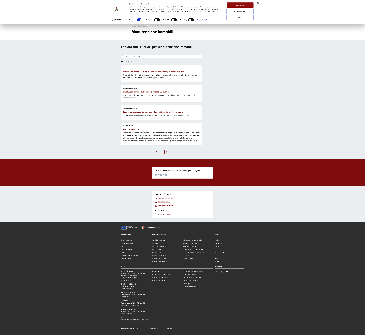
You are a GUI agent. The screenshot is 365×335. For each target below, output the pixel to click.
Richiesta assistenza (158, 280)
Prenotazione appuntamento (161, 274)
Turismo (185, 255)
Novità (139, 26)
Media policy (170, 328)
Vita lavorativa (188, 258)
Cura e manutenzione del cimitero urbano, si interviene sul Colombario (153, 112)
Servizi (145, 26)
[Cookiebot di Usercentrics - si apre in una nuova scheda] (116, 20)
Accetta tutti (240, 5)
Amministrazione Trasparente (193, 271)
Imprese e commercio (190, 243)
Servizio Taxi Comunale (128, 309)
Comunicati (218, 243)
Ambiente (155, 243)
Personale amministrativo (129, 255)
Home (134, 26)
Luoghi (217, 258)
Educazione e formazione (160, 261)
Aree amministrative (127, 243)
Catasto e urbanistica (159, 255)
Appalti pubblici (157, 249)
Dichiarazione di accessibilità (193, 277)
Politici (123, 252)
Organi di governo (126, 240)
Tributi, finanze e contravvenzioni (194, 252)
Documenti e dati (126, 258)
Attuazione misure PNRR (192, 286)
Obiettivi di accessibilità (191, 280)
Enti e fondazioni (126, 249)
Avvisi (217, 246)
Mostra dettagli (202, 20)
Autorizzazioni (156, 252)
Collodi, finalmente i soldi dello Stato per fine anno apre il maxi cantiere (153, 72)
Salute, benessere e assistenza (193, 249)
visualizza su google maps (129, 275)
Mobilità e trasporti (189, 246)
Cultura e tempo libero (159, 258)
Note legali (187, 283)
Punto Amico (125, 301)
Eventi (217, 261)
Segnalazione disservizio (160, 277)
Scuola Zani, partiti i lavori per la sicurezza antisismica (146, 92)
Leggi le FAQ (156, 271)
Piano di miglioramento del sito (131, 328)
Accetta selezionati (240, 11)
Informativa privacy (190, 274)
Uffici (122, 246)
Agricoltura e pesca (158, 240)
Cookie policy (133, 14)
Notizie (217, 240)
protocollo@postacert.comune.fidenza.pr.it (134, 320)
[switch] (157, 19)
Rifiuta (240, 17)
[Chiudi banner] (258, 3)
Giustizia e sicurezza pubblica (192, 240)
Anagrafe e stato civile (159, 246)
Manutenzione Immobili (133, 129)
